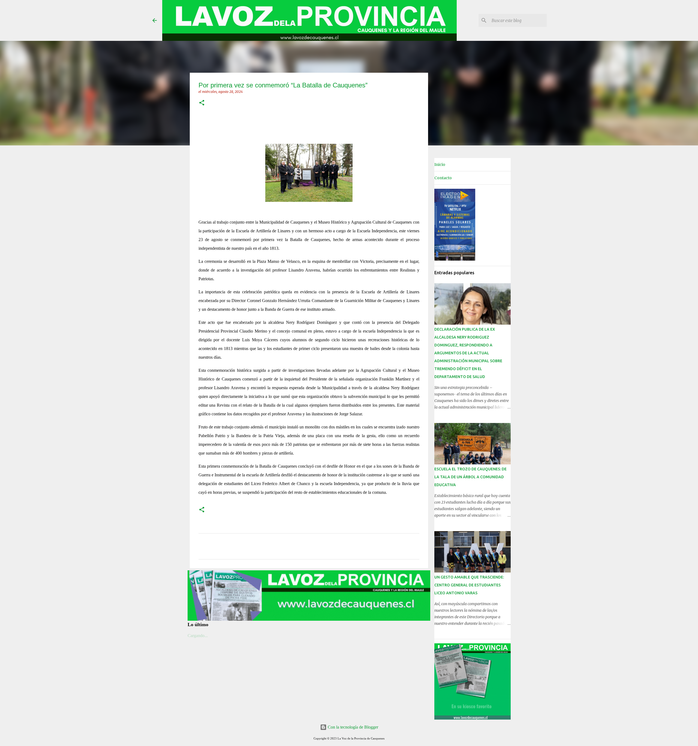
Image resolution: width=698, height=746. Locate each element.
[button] (201, 103)
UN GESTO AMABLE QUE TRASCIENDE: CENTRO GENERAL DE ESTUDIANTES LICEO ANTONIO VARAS (469, 585)
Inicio (439, 164)
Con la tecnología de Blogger (352, 727)
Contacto (443, 177)
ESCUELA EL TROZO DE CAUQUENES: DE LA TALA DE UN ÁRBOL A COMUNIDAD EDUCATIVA (470, 477)
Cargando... (198, 635)
